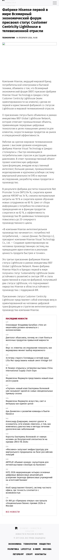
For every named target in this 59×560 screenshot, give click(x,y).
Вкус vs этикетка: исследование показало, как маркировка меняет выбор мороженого (29, 349)
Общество (45, 544)
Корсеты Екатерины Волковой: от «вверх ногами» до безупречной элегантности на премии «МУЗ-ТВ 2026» (26, 439)
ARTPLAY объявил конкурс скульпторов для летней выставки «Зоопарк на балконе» (27, 463)
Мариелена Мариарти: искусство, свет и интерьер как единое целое (26, 402)
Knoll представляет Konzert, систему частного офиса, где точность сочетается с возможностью (28, 490)
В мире (37, 549)
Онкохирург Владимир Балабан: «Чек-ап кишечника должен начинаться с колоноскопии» (26, 327)
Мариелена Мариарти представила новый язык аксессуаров (29, 379)
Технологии (8, 38)
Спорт (29, 554)
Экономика (14, 544)
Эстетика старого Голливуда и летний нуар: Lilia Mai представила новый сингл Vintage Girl (29, 359)
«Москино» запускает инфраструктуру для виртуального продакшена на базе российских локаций (29, 452)
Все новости (13, 512)
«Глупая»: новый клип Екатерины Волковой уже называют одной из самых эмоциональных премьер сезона (29, 391)
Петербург (18, 554)
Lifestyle (26, 549)
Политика (13, 549)
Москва (47, 549)
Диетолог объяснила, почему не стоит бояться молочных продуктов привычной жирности (29, 339)
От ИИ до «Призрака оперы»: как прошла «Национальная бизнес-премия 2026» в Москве (26, 503)
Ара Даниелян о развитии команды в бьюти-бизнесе (28, 412)
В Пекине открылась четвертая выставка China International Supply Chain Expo (29, 369)
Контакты (40, 554)
